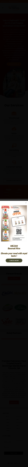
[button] (26, 202)
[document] (14, 233)
